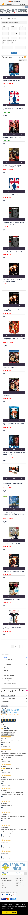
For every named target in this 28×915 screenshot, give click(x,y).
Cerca (13, 52)
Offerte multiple (8, 673)
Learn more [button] (10, 908)
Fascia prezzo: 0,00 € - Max (7, 691)
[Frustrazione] (14, 386)
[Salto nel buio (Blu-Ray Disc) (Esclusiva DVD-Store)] (14, 414)
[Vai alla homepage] (14, 10)
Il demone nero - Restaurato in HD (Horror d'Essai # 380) (14, 339)
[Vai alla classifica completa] (26, 695)
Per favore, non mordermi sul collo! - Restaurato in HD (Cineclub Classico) (13, 166)
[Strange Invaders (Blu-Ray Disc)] (14, 71)
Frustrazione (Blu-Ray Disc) (10, 367)
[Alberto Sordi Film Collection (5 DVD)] (14, 242)
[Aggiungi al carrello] (21, 77)
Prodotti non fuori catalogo (11, 681)
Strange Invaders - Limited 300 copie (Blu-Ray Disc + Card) (14, 453)
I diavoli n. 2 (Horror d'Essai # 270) (12, 137)
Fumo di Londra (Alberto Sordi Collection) (14, 543)
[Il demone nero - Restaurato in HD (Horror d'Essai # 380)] (14, 329)
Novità (5, 667)
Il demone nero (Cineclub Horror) (11, 599)
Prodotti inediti (8, 678)
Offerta (6, 670)
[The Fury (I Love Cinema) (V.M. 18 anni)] (14, 562)
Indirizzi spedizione (20, 884)
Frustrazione (6, 395)
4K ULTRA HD (9, 659)
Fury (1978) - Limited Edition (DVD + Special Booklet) (12, 309)
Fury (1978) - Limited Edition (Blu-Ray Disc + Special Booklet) (13, 280)
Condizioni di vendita (7, 880)
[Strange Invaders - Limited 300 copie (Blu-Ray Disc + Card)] (14, 443)
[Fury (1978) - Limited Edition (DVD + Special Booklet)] (14, 299)
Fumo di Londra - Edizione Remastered (13, 194)
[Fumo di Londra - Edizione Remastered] (14, 185)
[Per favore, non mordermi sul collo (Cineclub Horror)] (14, 617)
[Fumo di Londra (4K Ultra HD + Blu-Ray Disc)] (14, 98)
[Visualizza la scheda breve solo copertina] (25, 57)
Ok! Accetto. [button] (9, 912)
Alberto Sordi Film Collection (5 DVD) (12, 251)
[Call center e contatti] (10, 711)
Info (3, 885)
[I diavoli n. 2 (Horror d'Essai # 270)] (14, 128)
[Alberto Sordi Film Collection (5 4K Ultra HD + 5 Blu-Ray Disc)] (14, 213)
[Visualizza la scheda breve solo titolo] (19, 57)
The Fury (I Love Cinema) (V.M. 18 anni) (13, 571)
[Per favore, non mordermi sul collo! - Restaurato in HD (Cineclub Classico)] (14, 156)
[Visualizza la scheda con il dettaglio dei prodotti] (22, 57)
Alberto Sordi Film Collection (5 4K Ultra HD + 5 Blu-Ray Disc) (13, 223)
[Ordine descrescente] (16, 57)
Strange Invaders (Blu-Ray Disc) (11, 80)
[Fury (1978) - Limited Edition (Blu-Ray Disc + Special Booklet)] (14, 270)
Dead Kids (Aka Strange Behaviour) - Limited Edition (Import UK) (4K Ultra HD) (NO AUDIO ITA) (13, 514)
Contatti (4, 887)
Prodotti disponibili (9, 675)
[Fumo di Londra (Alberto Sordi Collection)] (14, 534)
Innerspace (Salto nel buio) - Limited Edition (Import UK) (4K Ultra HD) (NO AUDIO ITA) (12, 483)
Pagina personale (20, 880)
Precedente (4, 734)
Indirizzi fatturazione (20, 885)
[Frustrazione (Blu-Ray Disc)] (14, 358)
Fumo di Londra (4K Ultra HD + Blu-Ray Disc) (13, 109)
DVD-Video (8, 664)
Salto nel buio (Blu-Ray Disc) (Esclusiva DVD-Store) (13, 424)
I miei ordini (18, 882)
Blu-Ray (8, 662)
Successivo (10, 734)
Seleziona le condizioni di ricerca (10, 22)
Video (5, 657)
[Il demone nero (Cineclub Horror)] (14, 590)
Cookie (3, 884)
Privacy (4, 882)
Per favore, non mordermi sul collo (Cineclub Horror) (12, 628)
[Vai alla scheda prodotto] (6, 77)
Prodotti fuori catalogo (10, 683)
